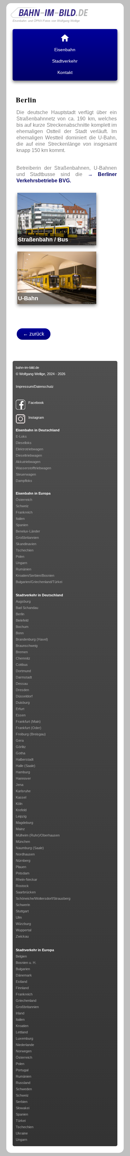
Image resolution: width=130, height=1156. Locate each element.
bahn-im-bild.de (27, 367)
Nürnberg (23, 860)
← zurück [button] (33, 334)
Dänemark (24, 975)
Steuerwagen (26, 474)
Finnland (22, 988)
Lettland (22, 1032)
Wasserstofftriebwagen (33, 468)
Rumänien (23, 569)
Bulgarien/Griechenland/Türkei (39, 582)
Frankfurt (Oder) (28, 728)
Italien (20, 518)
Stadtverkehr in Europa (35, 950)
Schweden (24, 1089)
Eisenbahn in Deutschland (38, 430)
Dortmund (23, 671)
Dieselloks (24, 443)
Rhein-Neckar (26, 879)
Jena (19, 785)
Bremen (22, 652)
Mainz (20, 829)
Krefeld (21, 810)
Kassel (21, 797)
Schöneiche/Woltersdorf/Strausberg (43, 898)
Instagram (36, 417)
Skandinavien (26, 544)
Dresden (22, 690)
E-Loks (21, 436)
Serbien (21, 1102)
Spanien (22, 525)
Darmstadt (24, 677)
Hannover (23, 778)
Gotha (20, 753)
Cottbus (22, 664)
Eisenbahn (64, 49)
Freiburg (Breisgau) (31, 734)
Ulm (19, 917)
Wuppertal (23, 930)
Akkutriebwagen (28, 462)
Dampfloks (24, 481)
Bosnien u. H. (26, 962)
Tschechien (24, 550)
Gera (20, 740)
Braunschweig (27, 646)
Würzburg (23, 924)
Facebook (36, 403)
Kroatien (22, 1026)
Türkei (21, 1121)
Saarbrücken (26, 892)
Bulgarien (23, 969)
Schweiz (22, 506)
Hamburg (23, 772)
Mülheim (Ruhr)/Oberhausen (38, 835)
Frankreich (24, 512)
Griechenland (26, 1000)
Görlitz (21, 747)
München (23, 841)
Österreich (24, 500)
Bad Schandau (27, 608)
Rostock (22, 886)
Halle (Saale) (25, 766)
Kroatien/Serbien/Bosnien (35, 575)
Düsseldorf (24, 696)
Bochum (22, 627)
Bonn (20, 633)
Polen (20, 556)
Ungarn (21, 563)
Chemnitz (23, 658)
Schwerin (23, 905)
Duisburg (23, 702)
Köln (19, 804)
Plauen (21, 867)
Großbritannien (27, 537)
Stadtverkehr (65, 61)
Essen (21, 715)
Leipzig (21, 816)
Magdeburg (24, 822)
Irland (20, 1013)
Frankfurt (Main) (28, 721)
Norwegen (24, 1051)
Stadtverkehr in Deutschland (39, 595)
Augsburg (23, 601)
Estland (21, 981)
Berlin (20, 614)
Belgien (21, 956)
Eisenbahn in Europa (33, 493)
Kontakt (65, 72)
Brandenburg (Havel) (32, 639)
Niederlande (25, 1045)
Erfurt (20, 709)
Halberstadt (24, 759)
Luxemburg (24, 1038)
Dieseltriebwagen (29, 455)
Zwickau (22, 936)
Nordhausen (25, 854)
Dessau (22, 683)
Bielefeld (22, 620)
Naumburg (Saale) (30, 848)
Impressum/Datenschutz (35, 386)
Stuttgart (22, 911)
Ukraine (22, 1133)
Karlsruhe (23, 791)
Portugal (22, 1070)
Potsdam (22, 873)
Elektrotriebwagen (29, 449)
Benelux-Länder (28, 531)
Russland (23, 1083)
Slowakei (22, 1108)
